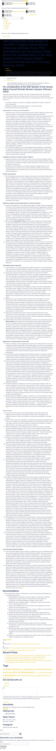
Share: (4, 640)
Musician (28, 675)
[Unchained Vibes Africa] (7, 3)
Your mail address (5, 744)
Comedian (37, 672)
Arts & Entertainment (23, 672)
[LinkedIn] (11, 640)
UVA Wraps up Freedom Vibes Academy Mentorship (25, 644)
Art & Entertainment (43, 669)
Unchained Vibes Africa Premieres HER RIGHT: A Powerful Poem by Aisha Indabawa (29, 660)
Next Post (5, 648)
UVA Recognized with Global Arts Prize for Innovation (21, 662)
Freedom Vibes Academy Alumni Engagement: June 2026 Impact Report (26, 657)
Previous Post (6, 644)
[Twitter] (8, 640)
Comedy (41, 672)
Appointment (6, 36)
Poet (49, 675)
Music (23, 675)
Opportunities (42, 675)
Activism (7, 669)
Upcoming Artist (6, 677)
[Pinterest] (9, 640)
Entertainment (9, 675)
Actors (21, 669)
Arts (11, 672)
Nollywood (34, 675)
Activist (15, 669)
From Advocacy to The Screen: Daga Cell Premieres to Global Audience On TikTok (28, 655)
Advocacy (8, 70)
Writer (11, 677)
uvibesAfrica (10, 80)
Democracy (48, 672)
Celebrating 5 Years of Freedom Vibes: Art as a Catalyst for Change (24, 658)
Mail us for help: (6, 8)
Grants (18, 675)
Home (7, 68)
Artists (6, 672)
